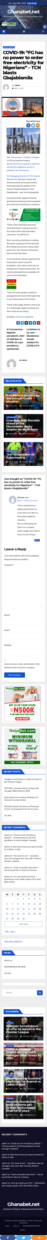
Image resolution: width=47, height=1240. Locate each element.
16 (23, 909)
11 (34, 904)
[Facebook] (28, 125)
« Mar (6, 932)
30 (23, 919)
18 (34, 909)
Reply (37, 540)
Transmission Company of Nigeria (25, 157)
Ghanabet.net (23, 12)
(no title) (7, 815)
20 (7, 914)
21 (12, 914)
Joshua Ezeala (28, 406)
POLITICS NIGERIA (24, 317)
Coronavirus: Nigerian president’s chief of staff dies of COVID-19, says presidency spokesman (15, 339)
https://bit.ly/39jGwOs (13, 942)
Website (7, 645)
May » (13, 932)
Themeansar (23, 1223)
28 (12, 919)
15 (18, 909)
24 (29, 914)
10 (29, 904)
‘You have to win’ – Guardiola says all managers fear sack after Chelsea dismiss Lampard (22, 858)
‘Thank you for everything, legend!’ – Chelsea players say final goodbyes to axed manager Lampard (20, 837)
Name (7, 615)
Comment (9, 565)
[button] (43, 31)
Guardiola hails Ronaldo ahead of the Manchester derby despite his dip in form (23, 425)
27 (7, 919)
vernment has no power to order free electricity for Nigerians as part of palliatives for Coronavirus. (23, 167)
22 (18, 914)
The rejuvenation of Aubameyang (20, 456)
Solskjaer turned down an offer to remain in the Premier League (23, 1029)
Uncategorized (9, 47)
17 (29, 909)
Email (7, 630)
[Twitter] (33, 125)
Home (7, 1226)
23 (23, 914)
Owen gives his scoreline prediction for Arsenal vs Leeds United (23, 1081)
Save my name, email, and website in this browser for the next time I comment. (22, 666)
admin (17, 85)
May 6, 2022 (13, 1036)
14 (12, 909)
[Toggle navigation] (24, 31)
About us (8, 960)
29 (18, 919)
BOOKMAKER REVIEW (14, 967)
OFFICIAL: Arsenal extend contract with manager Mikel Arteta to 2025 (23, 1053)
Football (10, 1023)
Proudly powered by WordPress (16, 1221)
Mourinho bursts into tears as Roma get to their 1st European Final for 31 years (21, 1106)
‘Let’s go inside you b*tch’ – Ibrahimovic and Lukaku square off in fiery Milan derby (22, 879)
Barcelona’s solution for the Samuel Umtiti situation (23, 398)
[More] (38, 125)
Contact (7, 973)
